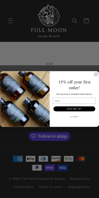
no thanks (74, 116)
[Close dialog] (96, 74)
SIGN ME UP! (74, 108)
